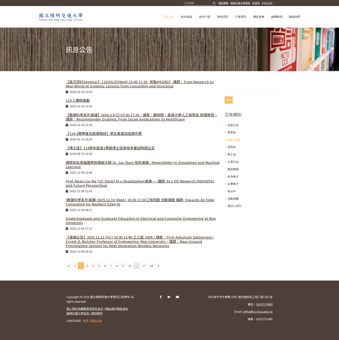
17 (143, 266)
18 (151, 266)
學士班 (231, 154)
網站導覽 (223, 3)
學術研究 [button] (222, 17)
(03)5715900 (264, 304)
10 (129, 266)
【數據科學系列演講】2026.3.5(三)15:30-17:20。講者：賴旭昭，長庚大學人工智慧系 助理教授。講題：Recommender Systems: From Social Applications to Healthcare (142, 117)
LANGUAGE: (74, 320)
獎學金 (231, 132)
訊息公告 (168, 17)
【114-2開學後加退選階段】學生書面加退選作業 (104, 133)
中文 (86, 320)
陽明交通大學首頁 (240, 3)
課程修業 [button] (258, 17)
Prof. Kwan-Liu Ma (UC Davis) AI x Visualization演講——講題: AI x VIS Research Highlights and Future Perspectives (140, 183)
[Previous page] (69, 265)
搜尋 (228, 100)
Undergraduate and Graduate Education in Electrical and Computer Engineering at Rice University (141, 220)
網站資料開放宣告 (116, 309)
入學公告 (233, 162)
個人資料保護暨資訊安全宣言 (85, 309)
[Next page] (158, 265)
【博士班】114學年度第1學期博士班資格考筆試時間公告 (110, 147)
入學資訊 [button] (240, 17)
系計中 (231, 191)
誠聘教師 (276, 17)
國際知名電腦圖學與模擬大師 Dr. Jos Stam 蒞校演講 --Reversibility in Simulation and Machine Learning (143, 164)
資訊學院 (97, 313)
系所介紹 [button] (204, 17)
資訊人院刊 (234, 206)
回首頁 (256, 3)
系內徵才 (233, 176)
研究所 (231, 147)
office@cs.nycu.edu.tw (258, 311)
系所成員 (186, 17)
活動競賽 (233, 198)
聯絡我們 (294, 17)
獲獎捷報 (233, 169)
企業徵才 (233, 184)
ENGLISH (267, 3)
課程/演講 (233, 140)
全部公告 (233, 125)
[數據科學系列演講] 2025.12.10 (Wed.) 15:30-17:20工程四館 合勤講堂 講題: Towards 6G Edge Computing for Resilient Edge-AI (140, 202)
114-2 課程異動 (78, 100)
